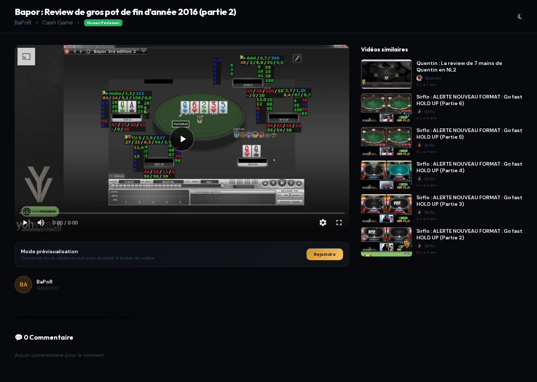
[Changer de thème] (519, 16)
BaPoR (23, 22)
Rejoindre (325, 254)
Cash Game (57, 22)
